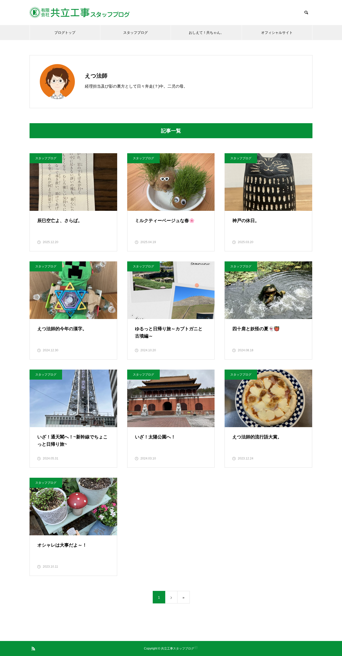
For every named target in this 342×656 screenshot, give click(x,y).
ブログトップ (64, 33)
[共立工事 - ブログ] (80, 12)
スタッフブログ (135, 33)
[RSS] (33, 648)
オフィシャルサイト (277, 33)
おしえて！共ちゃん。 (206, 33)
